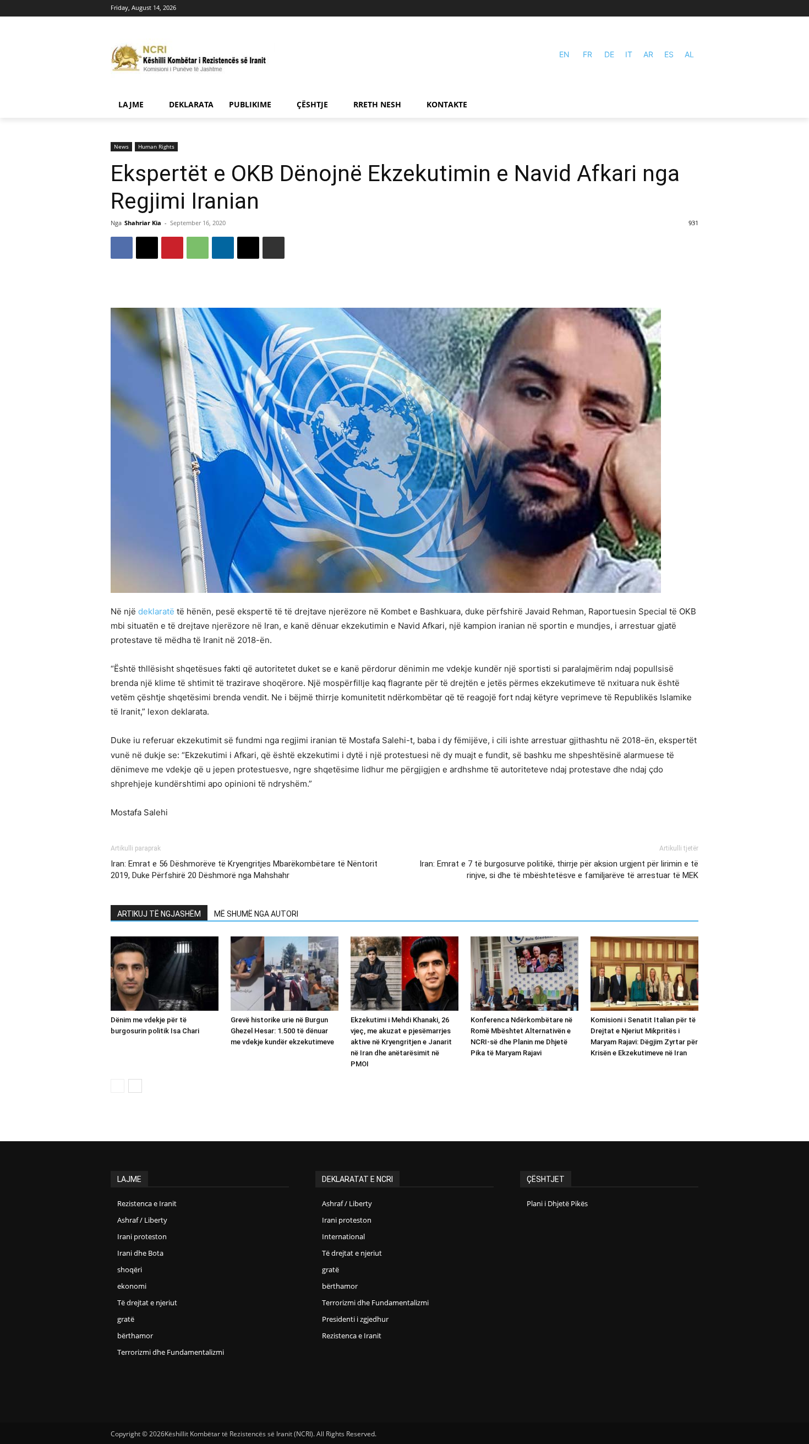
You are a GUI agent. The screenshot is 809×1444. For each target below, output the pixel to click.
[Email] (248, 248)
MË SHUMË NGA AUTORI (256, 913)
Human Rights (156, 146)
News (121, 146)
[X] (147, 248)
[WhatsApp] (198, 248)
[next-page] (135, 1086)
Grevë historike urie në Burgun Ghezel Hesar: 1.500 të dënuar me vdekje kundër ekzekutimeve (282, 1031)
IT (628, 54)
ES (669, 54)
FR (587, 54)
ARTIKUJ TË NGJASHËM (159, 913)
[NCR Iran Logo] (193, 59)
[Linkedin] (223, 248)
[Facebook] (675, 8)
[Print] (274, 248)
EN (564, 54)
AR (648, 54)
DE (609, 54)
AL (689, 54)
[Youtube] (691, 8)
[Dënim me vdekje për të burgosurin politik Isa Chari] (164, 973)
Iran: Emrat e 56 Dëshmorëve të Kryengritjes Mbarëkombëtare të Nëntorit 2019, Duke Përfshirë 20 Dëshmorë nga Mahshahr (244, 869)
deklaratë (156, 611)
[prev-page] (117, 1086)
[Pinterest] (172, 248)
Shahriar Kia (142, 223)
